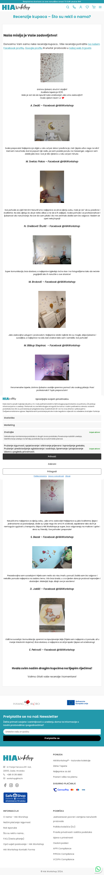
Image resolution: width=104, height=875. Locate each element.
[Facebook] (5, 786)
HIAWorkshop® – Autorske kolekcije (71, 760)
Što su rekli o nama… (14, 833)
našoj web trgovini (80, 48)
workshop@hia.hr (15, 778)
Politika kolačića (40, 476)
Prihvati (52, 456)
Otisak (67, 476)
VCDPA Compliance (63, 859)
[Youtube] (17, 786)
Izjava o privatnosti (56, 476)
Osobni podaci (60, 843)
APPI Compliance (62, 848)
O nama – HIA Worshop (15, 816)
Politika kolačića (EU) (64, 826)
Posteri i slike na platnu (65, 776)
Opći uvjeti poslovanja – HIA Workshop (23, 844)
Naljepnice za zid (62, 771)
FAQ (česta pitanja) (13, 838)
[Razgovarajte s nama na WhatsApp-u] (98, 869)
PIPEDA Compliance (63, 854)
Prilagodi (52, 471)
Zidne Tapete (60, 766)
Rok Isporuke (10, 827)
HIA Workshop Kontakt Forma (19, 849)
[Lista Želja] (87, 7)
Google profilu (33, 48)
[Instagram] (11, 786)
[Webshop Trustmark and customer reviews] (15, 802)
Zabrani (52, 464)
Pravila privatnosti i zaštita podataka (72, 832)
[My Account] (80, 7)
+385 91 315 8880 (14, 774)
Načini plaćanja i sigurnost (17, 822)
